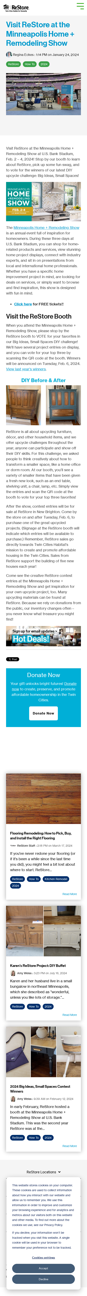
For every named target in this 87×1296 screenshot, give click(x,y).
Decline (43, 1279)
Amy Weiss (24, 973)
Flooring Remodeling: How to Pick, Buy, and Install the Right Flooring (40, 835)
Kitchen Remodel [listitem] (56, 879)
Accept (43, 1268)
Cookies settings (43, 1257)
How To (30, 64)
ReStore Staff (26, 845)
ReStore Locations (41, 1172)
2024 (44, 64)
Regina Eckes (23, 55)
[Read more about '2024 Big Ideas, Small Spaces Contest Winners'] (43, 1052)
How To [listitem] (34, 879)
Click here (23, 304)
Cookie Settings (16, 1291)
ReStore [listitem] (17, 879)
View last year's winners (26, 369)
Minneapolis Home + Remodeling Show (46, 227)
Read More (70, 894)
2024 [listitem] (15, 886)
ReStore (13, 64)
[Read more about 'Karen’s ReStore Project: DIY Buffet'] (43, 931)
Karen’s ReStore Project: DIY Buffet (38, 965)
